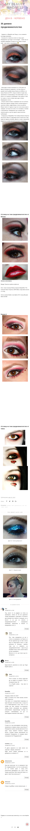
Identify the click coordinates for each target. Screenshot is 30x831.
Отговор (26, 628)
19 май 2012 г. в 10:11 (14, 676)
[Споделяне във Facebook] (6, 501)
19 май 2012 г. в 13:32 (10, 745)
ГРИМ (13, 505)
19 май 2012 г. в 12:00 (10, 722)
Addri (10, 633)
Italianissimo (8, 761)
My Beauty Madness (15, 5)
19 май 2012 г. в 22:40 (10, 783)
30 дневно (9, 505)
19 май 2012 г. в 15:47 (10, 762)
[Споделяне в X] (9, 501)
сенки (23, 505)
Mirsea (7, 660)
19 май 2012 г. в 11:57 (10, 693)
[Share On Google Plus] (15, 501)
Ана (6, 608)
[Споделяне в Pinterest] (12, 501)
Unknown (7, 781)
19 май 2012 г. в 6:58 (9, 662)
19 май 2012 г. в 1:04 (13, 634)
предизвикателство (17, 505)
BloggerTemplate (24, 829)
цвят (26, 505)
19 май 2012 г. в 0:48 (9, 610)
